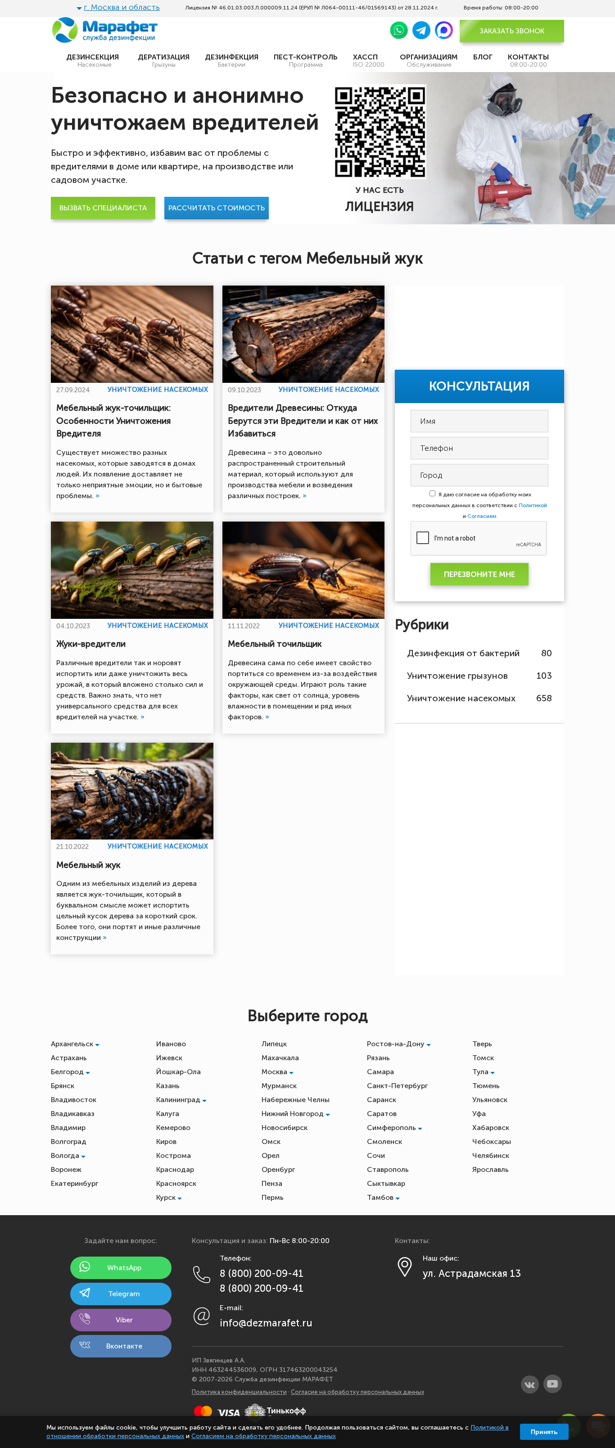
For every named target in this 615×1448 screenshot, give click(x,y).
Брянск (62, 1085)
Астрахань (69, 1057)
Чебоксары (491, 1141)
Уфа (479, 1113)
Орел (271, 1155)
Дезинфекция (231, 60)
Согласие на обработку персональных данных (357, 1392)
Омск (271, 1141)
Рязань (378, 1057)
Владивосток (73, 1099)
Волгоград (68, 1141)
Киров (166, 1141)
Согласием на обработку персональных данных (263, 1436)
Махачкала (280, 1057)
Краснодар (175, 1169)
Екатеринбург (74, 1183)
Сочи (376, 1155)
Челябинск (490, 1155)
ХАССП (368, 60)
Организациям (429, 60)
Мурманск (279, 1085)
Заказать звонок (511, 31)
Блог (483, 57)
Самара (380, 1071)
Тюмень (486, 1085)
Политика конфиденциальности (239, 1392)
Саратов (382, 1113)
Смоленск (384, 1141)
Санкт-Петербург (397, 1085)
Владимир (68, 1127)
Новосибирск (285, 1127)
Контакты (528, 60)
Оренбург (278, 1169)
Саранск (381, 1099)
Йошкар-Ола (178, 1071)
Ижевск (169, 1057)
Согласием (481, 516)
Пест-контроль (306, 60)
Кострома (173, 1155)
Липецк (274, 1043)
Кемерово (173, 1127)
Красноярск (176, 1183)
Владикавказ (73, 1113)
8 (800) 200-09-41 (261, 1273)
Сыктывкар (386, 1183)
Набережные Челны (296, 1099)
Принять (544, 1431)
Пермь (273, 1197)
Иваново (171, 1043)
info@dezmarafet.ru (266, 1323)
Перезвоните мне (479, 574)
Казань (168, 1085)
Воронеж (66, 1169)
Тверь (482, 1043)
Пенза (272, 1183)
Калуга (167, 1113)
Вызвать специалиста (103, 208)
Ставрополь (388, 1169)
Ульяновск (489, 1099)
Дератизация (164, 60)
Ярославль (490, 1169)
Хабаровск (490, 1127)
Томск (483, 1057)
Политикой (532, 505)
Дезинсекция (94, 60)
